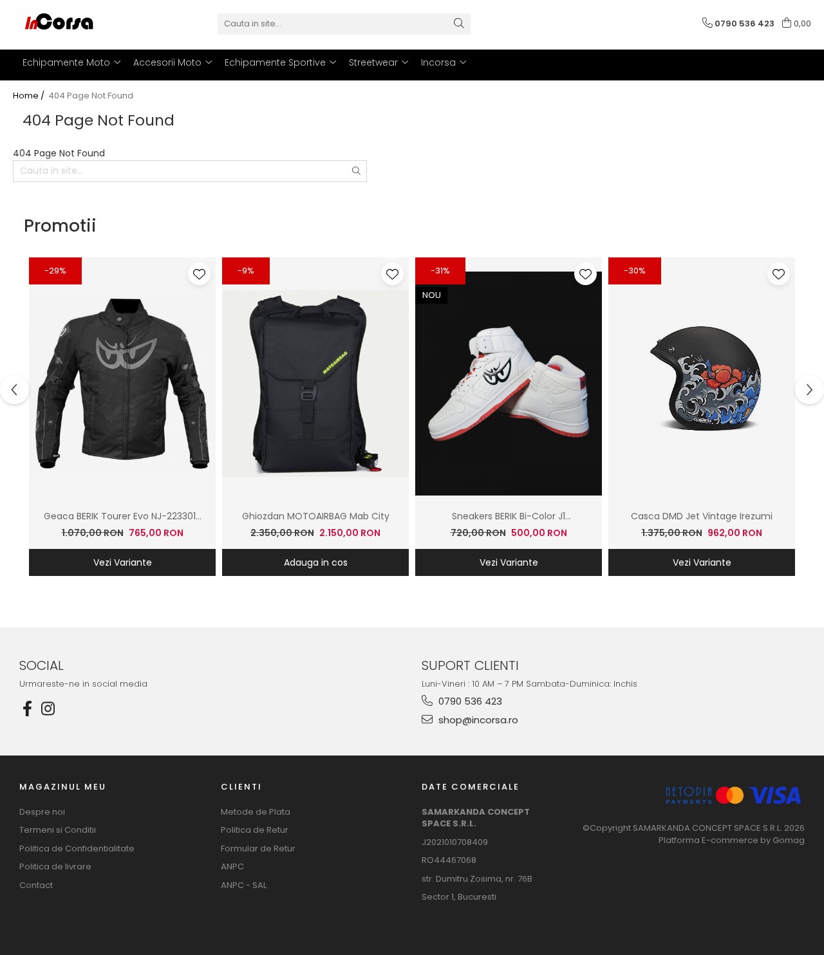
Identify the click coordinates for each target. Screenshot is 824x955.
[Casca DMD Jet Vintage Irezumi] (701, 383)
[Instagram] (47, 709)
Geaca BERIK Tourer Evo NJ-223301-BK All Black (122, 516)
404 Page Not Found (90, 96)
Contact (36, 885)
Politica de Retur (254, 830)
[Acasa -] (77, 24)
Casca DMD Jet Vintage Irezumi (701, 516)
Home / (29, 96)
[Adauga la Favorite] (199, 274)
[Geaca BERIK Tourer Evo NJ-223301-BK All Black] (122, 383)
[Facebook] (27, 709)
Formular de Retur (258, 849)
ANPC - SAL (244, 885)
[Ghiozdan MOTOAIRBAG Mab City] (315, 383)
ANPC (232, 867)
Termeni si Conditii (57, 830)
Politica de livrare (55, 867)
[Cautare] (459, 24)
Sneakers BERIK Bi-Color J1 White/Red (508, 516)
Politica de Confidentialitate (77, 849)
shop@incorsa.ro (477, 720)
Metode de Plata (255, 812)
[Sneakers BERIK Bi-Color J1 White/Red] (508, 383)
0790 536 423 (469, 701)
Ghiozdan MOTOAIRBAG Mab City (315, 516)
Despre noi (42, 812)
